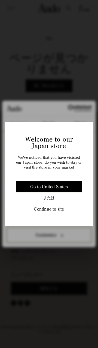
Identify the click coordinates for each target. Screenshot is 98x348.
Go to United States (49, 186)
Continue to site (49, 209)
